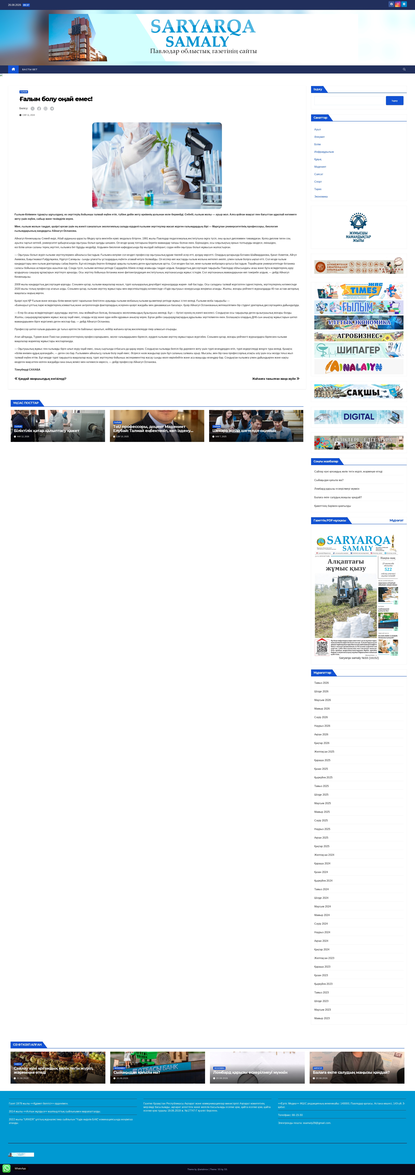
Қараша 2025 (322, 760)
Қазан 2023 (321, 975)
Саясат (318, 174)
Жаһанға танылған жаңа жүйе (274, 378)
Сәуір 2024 (321, 923)
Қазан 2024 (321, 872)
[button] (404, 69)
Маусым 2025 (322, 803)
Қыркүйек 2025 (323, 777)
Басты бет (29, 69)
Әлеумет (319, 137)
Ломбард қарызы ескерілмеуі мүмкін (337, 488)
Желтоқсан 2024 (324, 854)
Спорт (318, 181)
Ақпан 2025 (321, 837)
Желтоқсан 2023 (324, 958)
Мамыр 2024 (322, 915)
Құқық (317, 159)
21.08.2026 (23, 1078)
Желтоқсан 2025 (324, 751)
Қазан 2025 (321, 768)
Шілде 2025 (321, 794)
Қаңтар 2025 (322, 846)
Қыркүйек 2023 (323, 984)
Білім (317, 144)
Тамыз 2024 (321, 889)
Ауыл (317, 129)
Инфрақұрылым (324, 151)
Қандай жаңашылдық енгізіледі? (42, 378)
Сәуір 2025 (321, 820)
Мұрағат (396, 520)
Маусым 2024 (322, 906)
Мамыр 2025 (322, 811)
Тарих (317, 189)
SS (225, 1169)
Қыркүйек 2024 (323, 880)
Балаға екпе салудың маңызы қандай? (338, 497)
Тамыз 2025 (321, 786)
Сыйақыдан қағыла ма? (329, 480)
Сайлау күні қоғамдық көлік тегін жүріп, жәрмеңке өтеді (348, 471)
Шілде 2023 (321, 1001)
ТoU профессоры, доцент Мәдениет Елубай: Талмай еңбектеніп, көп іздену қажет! (151, 430)
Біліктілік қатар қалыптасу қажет (46, 430)
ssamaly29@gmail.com (317, 1123)
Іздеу (318, 89)
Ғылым (23, 92)
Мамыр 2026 (322, 708)
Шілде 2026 (321, 691)
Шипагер (318, 1068)
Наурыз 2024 (322, 932)
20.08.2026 (122, 1078)
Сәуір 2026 (321, 717)
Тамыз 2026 (321, 682)
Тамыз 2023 (321, 992)
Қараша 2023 (322, 966)
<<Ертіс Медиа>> (288, 1103)
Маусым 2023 (322, 1009)
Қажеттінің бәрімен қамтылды (332, 506)
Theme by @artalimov (198, 1169)
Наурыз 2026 (322, 725)
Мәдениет (320, 166)
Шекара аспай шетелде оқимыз (244, 430)
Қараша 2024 (322, 863)
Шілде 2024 (321, 898)
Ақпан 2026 (321, 734)
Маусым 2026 (322, 700)
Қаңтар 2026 (322, 743)
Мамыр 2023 (322, 1018)
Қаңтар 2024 (322, 949)
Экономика (321, 196)
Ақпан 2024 (321, 941)
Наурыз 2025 (322, 829)
